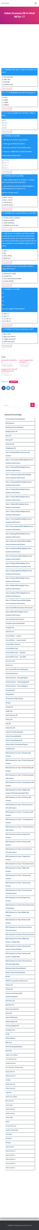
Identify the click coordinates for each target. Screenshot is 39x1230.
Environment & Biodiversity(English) (17, 669)
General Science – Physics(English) (17, 686)
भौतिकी (7, 1122)
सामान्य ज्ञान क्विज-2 (10, 1151)
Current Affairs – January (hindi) (16, 640)
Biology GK (9, 440)
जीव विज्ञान (8, 1080)
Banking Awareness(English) (14, 427)
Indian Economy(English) (13, 736)
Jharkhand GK (10, 748)
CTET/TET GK (10, 632)
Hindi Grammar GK (11, 715)
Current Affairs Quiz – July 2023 (15, 652)
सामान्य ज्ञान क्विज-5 (10, 1163)
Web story (9, 1042)
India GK (8, 723)
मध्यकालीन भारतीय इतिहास (12, 1130)
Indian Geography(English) (14, 740)
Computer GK (10, 627)
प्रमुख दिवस (8, 1092)
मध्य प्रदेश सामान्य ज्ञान (11, 1126)
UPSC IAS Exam (10, 1038)
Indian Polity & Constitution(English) (17, 744)
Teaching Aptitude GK (12, 1026)
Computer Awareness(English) (15, 623)
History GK (9, 719)
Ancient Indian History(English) (15, 419)
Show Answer (6, 88)
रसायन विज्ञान (9, 1134)
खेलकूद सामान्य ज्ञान (10, 1072)
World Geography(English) (14, 1046)
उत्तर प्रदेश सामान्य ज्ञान (11, 1059)
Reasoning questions (12, 1009)
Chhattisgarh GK (11, 448)
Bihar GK (8, 436)
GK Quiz (8, 703)
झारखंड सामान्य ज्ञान (10, 1084)
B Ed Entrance (10, 423)
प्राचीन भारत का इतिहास (11, 1097)
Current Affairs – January (13, 636)
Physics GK (9, 985)
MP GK (8, 976)
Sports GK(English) (12, 1017)
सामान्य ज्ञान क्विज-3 (10, 1155)
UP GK (7, 1034)
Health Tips (9, 711)
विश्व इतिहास (9, 1138)
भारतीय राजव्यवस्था (10, 1113)
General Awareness (12, 673)
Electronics (9, 665)
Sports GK (9, 1013)
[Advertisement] (19, 44)
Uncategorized (10, 1030)
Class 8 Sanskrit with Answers (15, 619)
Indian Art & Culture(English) (14, 732)
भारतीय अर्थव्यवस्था (13, 381)
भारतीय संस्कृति (9, 1117)
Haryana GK (9, 707)
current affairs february (13, 644)
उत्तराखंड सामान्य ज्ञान (11, 1063)
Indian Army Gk (10, 728)
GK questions (10, 694)
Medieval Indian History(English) (16, 968)
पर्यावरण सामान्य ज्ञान (10, 1088)
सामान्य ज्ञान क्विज (10, 1147)
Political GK (9, 989)
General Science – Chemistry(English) (17, 682)
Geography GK (10, 690)
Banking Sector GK (11, 431)
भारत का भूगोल (9, 1105)
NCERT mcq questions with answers (17, 981)
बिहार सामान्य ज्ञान (10, 1101)
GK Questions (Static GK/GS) (14, 698)
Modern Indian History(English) (15, 972)
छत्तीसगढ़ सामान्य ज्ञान (11, 1076)
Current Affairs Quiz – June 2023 (16, 657)
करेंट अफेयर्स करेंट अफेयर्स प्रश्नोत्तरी (14, 1067)
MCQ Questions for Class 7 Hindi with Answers (20, 864)
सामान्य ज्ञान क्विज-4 (10, 1159)
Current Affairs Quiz (12, 648)
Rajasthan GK (10, 1005)
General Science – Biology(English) (17, 678)
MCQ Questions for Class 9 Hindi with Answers (20, 934)
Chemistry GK (10, 444)
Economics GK (10, 661)
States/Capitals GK (11, 1021)
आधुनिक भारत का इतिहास (12, 1055)
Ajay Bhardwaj (27, 1225)
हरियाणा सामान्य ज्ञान (10, 1168)
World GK (9, 1051)
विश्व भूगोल (8, 1142)
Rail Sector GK (10, 1001)
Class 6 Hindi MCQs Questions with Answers (19, 607)
